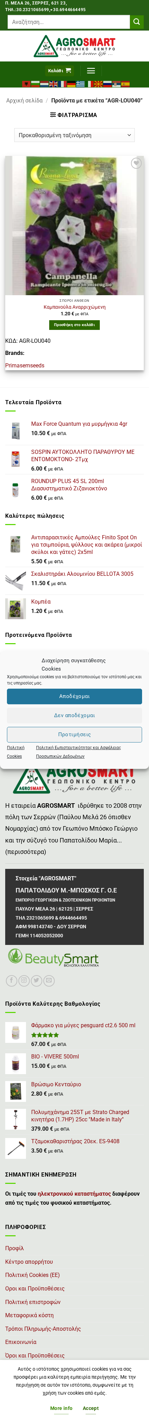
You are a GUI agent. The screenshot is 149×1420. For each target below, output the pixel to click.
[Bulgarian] (35, 83)
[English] (53, 83)
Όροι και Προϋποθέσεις (35, 1355)
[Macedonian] (98, 83)
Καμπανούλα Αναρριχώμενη (75, 307)
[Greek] (80, 83)
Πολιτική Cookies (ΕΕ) (32, 1275)
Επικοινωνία (20, 1342)
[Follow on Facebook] (11, 981)
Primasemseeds (24, 365)
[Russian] (107, 83)
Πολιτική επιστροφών (33, 1302)
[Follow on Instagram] (24, 981)
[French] (62, 83)
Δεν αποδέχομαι (74, 715)
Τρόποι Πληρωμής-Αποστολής (43, 1329)
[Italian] (89, 83)
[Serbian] (116, 83)
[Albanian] (26, 83)
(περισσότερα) (25, 851)
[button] (59, 71)
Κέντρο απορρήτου (29, 1262)
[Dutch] (44, 83)
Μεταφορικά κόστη (29, 1315)
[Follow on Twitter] (36, 981)
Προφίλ (14, 1248)
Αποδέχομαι (74, 696)
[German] (71, 83)
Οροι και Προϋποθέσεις (35, 1288)
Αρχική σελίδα (24, 100)
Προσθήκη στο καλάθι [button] (74, 325)
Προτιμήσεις (74, 734)
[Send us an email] (49, 981)
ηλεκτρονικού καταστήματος (74, 1193)
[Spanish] (125, 83)
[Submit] (137, 22)
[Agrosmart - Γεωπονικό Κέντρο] (74, 46)
